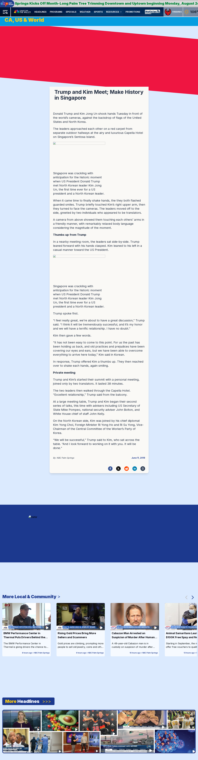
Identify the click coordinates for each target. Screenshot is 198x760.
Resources (112, 12)
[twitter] (118, 468)
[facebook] (110, 468)
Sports (98, 12)
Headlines (40, 12)
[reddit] (126, 468)
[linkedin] (134, 468)
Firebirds (177, 12)
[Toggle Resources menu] (121, 12)
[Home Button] (22, 12)
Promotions (133, 12)
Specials (71, 12)
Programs (56, 12)
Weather (85, 12)
